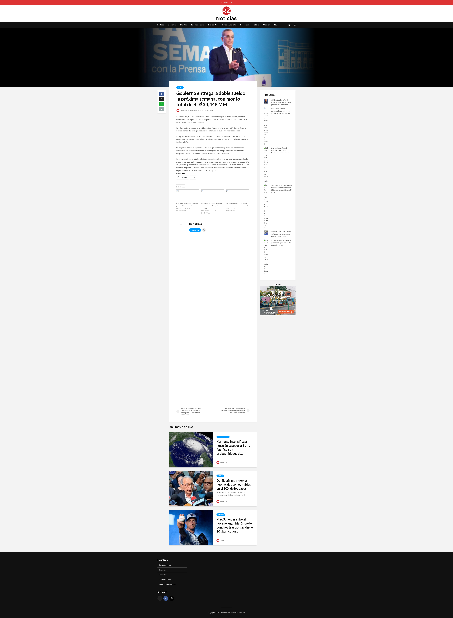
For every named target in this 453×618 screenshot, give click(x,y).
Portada (160, 25)
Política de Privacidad (167, 584)
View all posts (195, 230)
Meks (228, 613)
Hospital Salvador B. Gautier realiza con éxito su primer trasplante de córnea (281, 234)
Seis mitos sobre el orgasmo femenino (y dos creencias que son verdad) (280, 111)
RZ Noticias (183, 110)
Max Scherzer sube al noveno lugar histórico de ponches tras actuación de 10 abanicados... (234, 525)
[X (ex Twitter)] (159, 598)
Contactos (163, 570)
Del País (183, 25)
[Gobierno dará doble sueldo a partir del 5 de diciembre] (187, 195)
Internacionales (197, 25)
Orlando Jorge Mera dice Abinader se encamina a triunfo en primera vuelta (280, 150)
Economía (244, 25)
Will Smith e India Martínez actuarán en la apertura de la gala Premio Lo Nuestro (281, 102)
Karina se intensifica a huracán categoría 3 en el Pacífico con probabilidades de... (233, 447)
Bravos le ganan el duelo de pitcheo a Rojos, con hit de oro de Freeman (281, 242)
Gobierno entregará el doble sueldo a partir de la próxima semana (211, 205)
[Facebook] (165, 598)
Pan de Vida (213, 25)
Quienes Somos (165, 565)
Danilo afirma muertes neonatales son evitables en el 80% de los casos (233, 484)
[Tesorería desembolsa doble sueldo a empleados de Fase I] (237, 195)
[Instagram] (171, 598)
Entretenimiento (229, 25)
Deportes (172, 25)
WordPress (242, 613)
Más (276, 25)
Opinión (266, 25)
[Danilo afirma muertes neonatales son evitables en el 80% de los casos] (191, 488)
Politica (256, 25)
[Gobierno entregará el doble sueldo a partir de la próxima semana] (212, 195)
